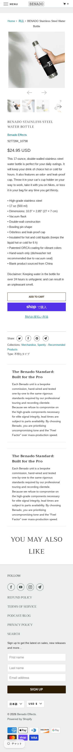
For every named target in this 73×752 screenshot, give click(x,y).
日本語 (14, 704)
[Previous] (29, 92)
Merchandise (28, 344)
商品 (21, 21)
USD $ (33, 704)
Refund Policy (19, 597)
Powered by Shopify (19, 719)
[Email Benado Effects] (40, 587)
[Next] (44, 92)
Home (11, 21)
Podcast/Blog (19, 615)
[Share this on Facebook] (27, 338)
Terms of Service (21, 606)
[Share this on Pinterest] (36, 338)
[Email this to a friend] (45, 338)
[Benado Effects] (36, 4)
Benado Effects (17, 134)
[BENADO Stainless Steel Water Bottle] (36, 60)
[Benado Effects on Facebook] (11, 587)
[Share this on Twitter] (19, 338)
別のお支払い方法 (36, 316)
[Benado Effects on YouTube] (21, 587)
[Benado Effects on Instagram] (31, 587)
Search (13, 634)
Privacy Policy (20, 625)
